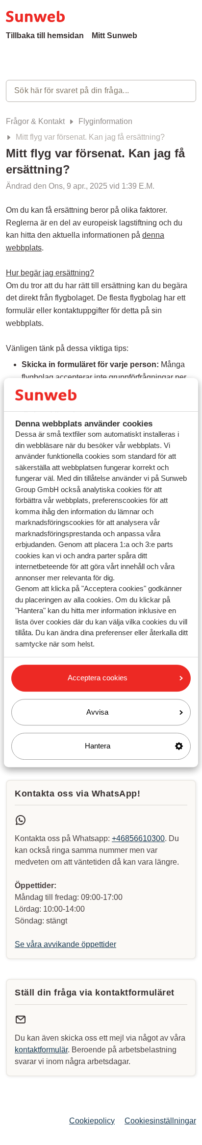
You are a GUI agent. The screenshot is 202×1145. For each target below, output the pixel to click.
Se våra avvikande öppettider (65, 944)
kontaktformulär (41, 1049)
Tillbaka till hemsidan (45, 35)
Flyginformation (105, 121)
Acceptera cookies (97, 677)
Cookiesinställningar (160, 1121)
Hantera (97, 746)
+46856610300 (138, 838)
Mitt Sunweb (114, 35)
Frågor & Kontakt (35, 121)
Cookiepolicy (92, 1121)
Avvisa (97, 712)
